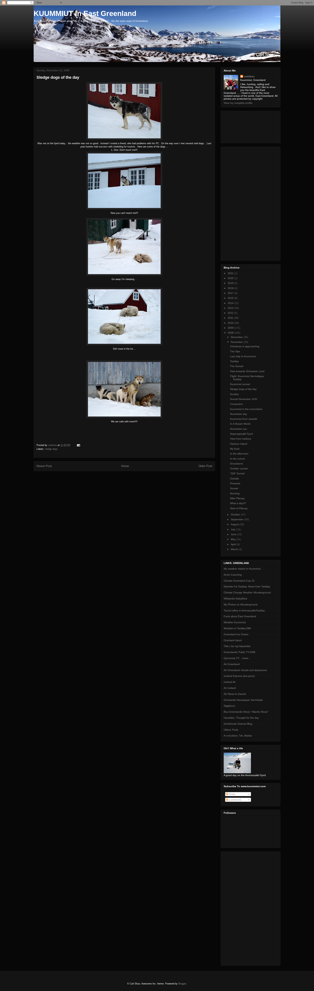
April (234, 544)
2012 (231, 312)
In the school (237, 458)
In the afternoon (239, 453)
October (236, 514)
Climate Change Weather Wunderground (247, 592)
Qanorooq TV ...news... (237, 658)
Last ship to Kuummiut (243, 356)
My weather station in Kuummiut (242, 568)
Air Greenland (232, 664)
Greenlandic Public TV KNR (239, 652)
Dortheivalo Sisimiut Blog (238, 723)
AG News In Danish (235, 693)
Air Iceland (230, 687)
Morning (234, 493)
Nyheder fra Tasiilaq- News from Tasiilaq (247, 586)
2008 (231, 332)
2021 (231, 273)
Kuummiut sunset (240, 384)
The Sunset (236, 366)
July (233, 529)
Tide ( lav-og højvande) (237, 646)
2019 (231, 283)
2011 (231, 317)
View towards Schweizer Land (247, 371)
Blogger (182, 983)
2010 (231, 322)
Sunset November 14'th (243, 399)
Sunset (234, 488)
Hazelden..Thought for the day (241, 717)
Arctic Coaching (233, 574)
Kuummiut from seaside (243, 418)
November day (238, 414)
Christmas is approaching (244, 346)
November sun (238, 428)
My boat (234, 448)
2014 (231, 303)
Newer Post (44, 466)
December (237, 337)
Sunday (234, 394)
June (234, 534)
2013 (231, 308)
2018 (231, 288)
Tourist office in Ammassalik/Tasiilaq (244, 610)
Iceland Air (230, 681)
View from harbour (240, 438)
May (233, 539)
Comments (234, 799)
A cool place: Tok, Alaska (238, 735)
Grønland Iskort (233, 640)
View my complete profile (238, 102)
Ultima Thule (231, 729)
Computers (236, 404)
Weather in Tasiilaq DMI (237, 628)
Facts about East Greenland (240, 616)
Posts (231, 794)
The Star (235, 351)
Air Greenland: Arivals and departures (245, 670)
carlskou (249, 76)
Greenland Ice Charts (236, 634)
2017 (231, 293)
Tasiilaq (234, 361)
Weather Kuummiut (235, 622)
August (235, 524)
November (237, 342)
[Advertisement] (240, 126)
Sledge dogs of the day (243, 389)
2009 (231, 327)
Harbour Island (238, 443)
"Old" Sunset (237, 473)
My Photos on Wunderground (240, 604)
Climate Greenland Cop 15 (239, 580)
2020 (231, 278)
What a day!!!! (238, 503)
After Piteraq (237, 498)
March (235, 549)
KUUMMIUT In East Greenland (85, 13)
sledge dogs (51, 449)
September (237, 519)
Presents (235, 483)
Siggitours (229, 705)
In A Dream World (240, 423)
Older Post (205, 466)
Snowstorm (236, 463)
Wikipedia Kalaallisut (235, 598)
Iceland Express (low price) (239, 675)
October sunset (239, 468)
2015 (231, 298)
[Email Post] (78, 445)
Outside (234, 478)
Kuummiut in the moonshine (246, 409)
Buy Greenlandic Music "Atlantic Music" (246, 711)
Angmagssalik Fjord (241, 433)
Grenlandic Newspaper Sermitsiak (243, 699)
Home (125, 466)
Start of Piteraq (238, 508)
